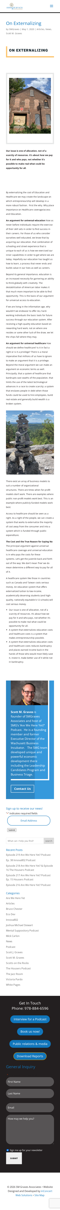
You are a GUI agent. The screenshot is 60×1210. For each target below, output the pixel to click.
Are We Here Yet (15, 898)
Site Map (39, 1195)
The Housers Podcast (18, 968)
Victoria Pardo (14, 979)
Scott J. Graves (14, 952)
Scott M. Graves (14, 33)
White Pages (13, 984)
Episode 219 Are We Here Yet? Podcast (28, 854)
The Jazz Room (14, 974)
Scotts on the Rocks (17, 963)
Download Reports (30, 1056)
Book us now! (30, 1031)
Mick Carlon (13, 936)
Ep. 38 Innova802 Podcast (21, 860)
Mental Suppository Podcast (22, 930)
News (48, 29)
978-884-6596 (36, 1008)
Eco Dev (10, 914)
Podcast (10, 947)
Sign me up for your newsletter (26, 1150)
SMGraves (14, 29)
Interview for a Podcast (30, 1019)
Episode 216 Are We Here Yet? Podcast (28, 885)
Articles (40, 29)
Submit (11, 830)
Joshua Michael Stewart (19, 925)
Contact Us (22, 789)
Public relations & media (30, 1044)
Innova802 (12, 919)
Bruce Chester (14, 909)
